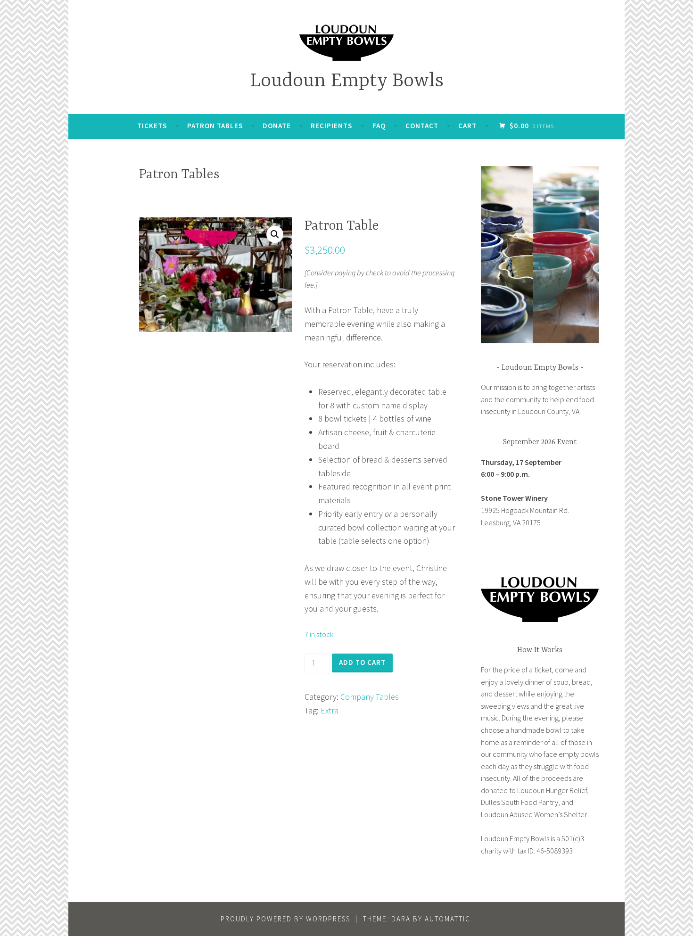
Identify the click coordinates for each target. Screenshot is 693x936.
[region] (540, 254)
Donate (277, 125)
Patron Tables (215, 125)
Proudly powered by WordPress (285, 918)
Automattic (447, 918)
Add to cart (362, 662)
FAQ (379, 125)
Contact (421, 125)
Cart (467, 125)
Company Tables (369, 696)
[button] (274, 234)
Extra (329, 710)
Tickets (152, 125)
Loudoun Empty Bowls (347, 81)
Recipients (331, 125)
